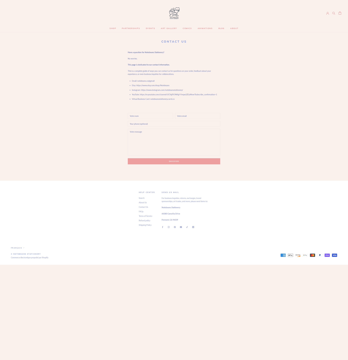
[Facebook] (163, 226)
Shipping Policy (145, 225)
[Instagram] (169, 226)
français (16, 248)
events (150, 28)
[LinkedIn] (193, 226)
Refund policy (144, 220)
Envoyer (174, 161)
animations (205, 28)
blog (221, 28)
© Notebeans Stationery (26, 254)
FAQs (141, 211)
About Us (143, 202)
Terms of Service (145, 216)
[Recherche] (333, 13)
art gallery (169, 28)
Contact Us (143, 207)
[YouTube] (181, 226)
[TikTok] (187, 226)
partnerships (131, 28)
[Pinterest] (175, 226)
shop (113, 28)
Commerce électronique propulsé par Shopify (29, 257)
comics (187, 28)
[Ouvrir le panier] (340, 13)
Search (142, 198)
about (234, 28)
